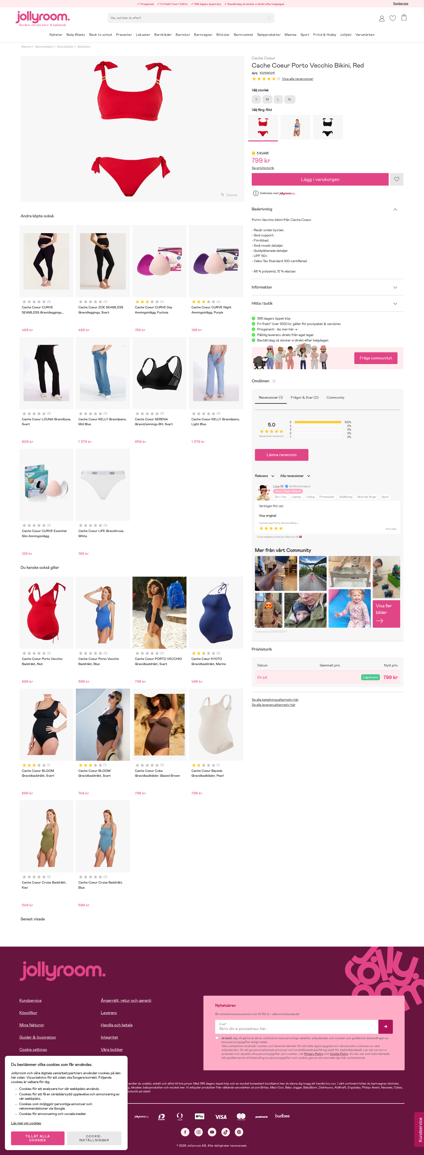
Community (335, 397)
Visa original (267, 516)
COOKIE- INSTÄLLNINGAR (94, 1138)
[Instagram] (198, 1132)
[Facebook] (185, 1132)
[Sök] (269, 17)
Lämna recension (282, 454)
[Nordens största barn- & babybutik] (43, 16)
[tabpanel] (131, 129)
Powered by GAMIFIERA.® (271, 631)
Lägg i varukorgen (320, 179)
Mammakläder (44, 47)
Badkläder (84, 47)
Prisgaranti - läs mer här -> (277, 329)
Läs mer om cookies (26, 1123)
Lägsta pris (370, 677)
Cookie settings (33, 1049)
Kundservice (400, 3)
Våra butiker (112, 1049)
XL (290, 99)
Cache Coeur (263, 58)
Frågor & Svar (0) (305, 397)
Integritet (109, 1037)
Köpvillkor (28, 1012)
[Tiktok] (225, 1132)
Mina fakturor (31, 1025)
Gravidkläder (65, 47)
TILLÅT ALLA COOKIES (38, 1138)
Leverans (109, 1012)
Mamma (26, 47)
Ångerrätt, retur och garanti (126, 1000)
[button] (392, 18)
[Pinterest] (239, 1132)
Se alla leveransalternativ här (273, 705)
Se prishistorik (263, 168)
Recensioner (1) (271, 397)
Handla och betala (116, 1025)
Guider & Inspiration (37, 1037)
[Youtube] (212, 1132)
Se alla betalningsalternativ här (275, 699)
